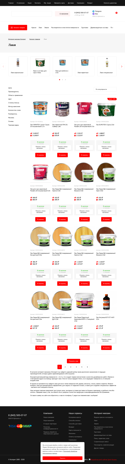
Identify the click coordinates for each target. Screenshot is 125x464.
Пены (112, 27)
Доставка (71, 3)
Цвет (10, 99)
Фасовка (11, 117)
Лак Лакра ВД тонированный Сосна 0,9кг (61, 254)
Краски (34, 27)
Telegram (98, 11)
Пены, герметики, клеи (101, 438)
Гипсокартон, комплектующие (104, 445)
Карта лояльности (75, 430)
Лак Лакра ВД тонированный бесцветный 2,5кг (39, 318)
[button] (59, 79)
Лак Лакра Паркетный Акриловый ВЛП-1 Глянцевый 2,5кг (84, 319)
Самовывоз (80, 3)
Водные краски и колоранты (103, 417)
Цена (10, 88)
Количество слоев (14, 110)
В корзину (40, 155)
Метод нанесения (14, 106)
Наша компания (48, 417)
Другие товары (99, 448)
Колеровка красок (75, 417)
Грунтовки (84, 27)
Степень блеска (13, 103)
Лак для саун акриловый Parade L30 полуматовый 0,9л (40, 190)
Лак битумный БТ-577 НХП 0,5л (105, 318)
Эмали (46, 27)
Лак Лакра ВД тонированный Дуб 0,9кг (61, 318)
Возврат (89, 3)
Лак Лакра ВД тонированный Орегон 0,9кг (61, 190)
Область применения (15, 95)
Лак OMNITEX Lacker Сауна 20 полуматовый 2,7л (39, 125)
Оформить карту (59, 3)
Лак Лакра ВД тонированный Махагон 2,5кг (105, 254)
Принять (62, 458)
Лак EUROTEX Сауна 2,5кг (105, 124)
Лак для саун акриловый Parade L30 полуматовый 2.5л (84, 125)
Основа (10, 121)
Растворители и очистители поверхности (65, 27)
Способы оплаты (74, 420)
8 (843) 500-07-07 (82, 13)
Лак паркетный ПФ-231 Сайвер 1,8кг (60, 125)
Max (96, 14)
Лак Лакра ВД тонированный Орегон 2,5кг (83, 254)
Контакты (38, 3)
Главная (11, 3)
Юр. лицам (47, 3)
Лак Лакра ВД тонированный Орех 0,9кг (105, 190)
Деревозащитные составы (99, 27)
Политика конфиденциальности (50, 428)
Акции (30, 3)
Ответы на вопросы (75, 436)
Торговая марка (13, 125)
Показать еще (73, 361)
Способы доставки (75, 424)
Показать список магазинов (40, 147)
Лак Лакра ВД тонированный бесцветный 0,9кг (39, 254)
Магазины (72, 433)
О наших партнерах (50, 424)
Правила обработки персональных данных (51, 433)
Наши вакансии (48, 420)
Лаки (40, 27)
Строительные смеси (101, 441)
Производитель (13, 91)
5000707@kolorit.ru (98, 16)
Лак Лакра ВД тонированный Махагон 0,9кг (83, 190)
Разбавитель (12, 114)
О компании (21, 3)
